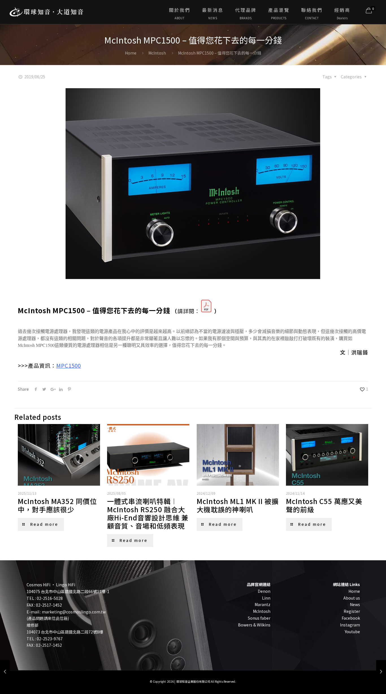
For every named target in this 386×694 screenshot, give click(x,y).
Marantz (262, 604)
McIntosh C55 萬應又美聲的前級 (324, 505)
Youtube (352, 631)
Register (352, 611)
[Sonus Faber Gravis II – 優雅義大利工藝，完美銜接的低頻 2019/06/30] (381, 671)
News (355, 604)
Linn (266, 598)
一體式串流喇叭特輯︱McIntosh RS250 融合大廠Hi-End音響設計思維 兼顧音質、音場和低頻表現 (147, 513)
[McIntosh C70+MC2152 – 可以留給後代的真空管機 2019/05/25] (5, 671)
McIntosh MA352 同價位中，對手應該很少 (57, 505)
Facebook (351, 618)
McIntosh (157, 53)
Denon (264, 591)
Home (130, 53)
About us (351, 598)
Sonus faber (259, 618)
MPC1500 (68, 365)
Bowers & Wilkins (254, 625)
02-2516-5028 (50, 598)
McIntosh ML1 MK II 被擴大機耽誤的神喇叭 (238, 505)
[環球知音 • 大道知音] (46, 10)
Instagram (350, 625)
